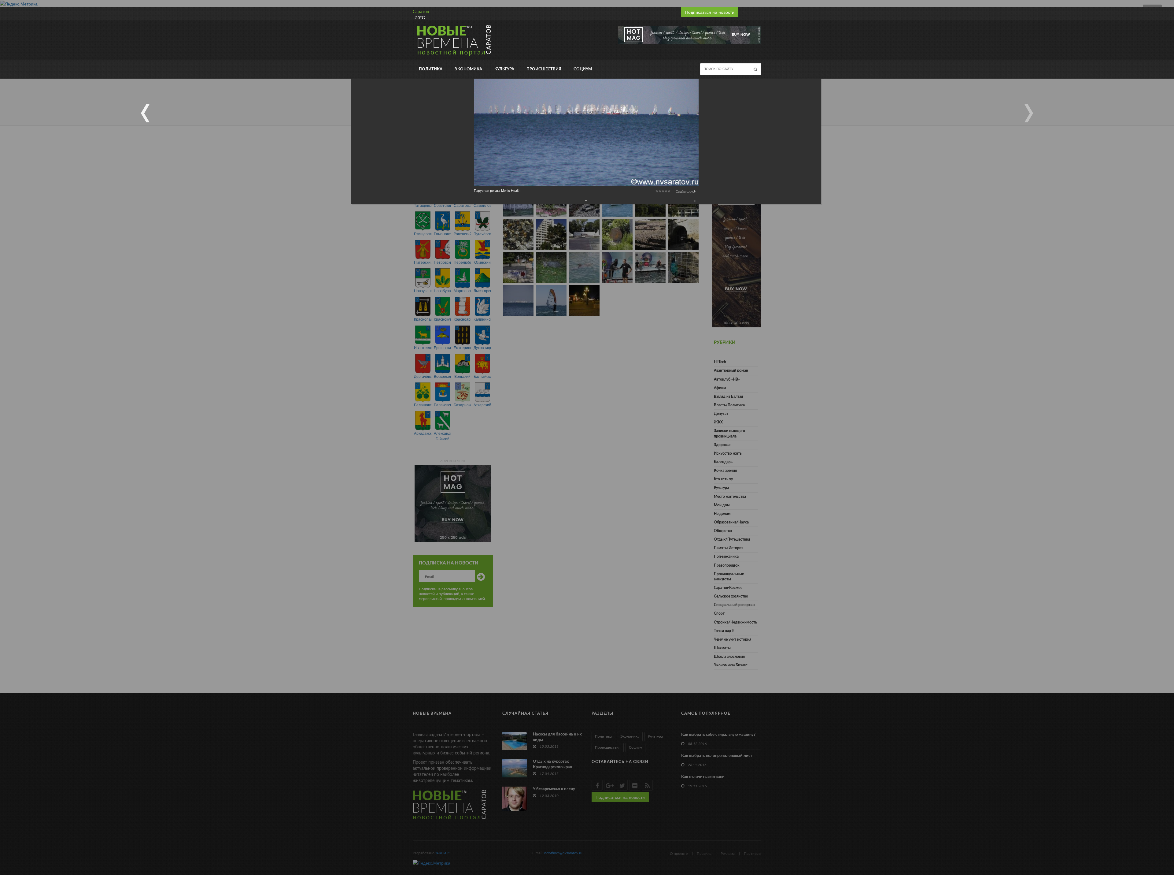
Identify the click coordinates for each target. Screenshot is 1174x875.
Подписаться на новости (709, 12)
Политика (430, 69)
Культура (504, 69)
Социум (583, 69)
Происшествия (543, 69)
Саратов (421, 12)
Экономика (468, 69)
